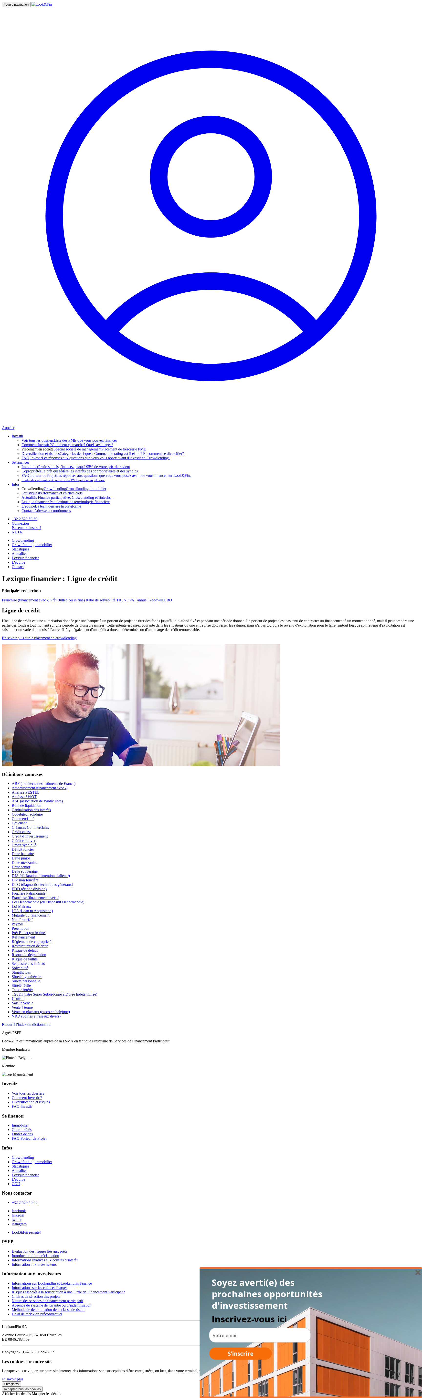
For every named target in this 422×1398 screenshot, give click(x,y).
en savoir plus (12, 1379)
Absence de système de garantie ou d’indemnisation (51, 1305)
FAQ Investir (22, 1106)
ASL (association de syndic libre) (37, 801)
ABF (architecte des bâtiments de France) (43, 783)
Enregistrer (11, 1384)
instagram (19, 1224)
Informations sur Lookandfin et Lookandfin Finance (52, 1283)
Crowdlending (55, 489)
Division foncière (25, 880)
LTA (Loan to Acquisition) (32, 911)
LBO (168, 600)
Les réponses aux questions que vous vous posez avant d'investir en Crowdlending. (95, 458)
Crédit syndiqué (24, 845)
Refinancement (23, 937)
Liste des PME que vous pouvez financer (69, 440)
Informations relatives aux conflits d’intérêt (44, 1260)
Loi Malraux (21, 906)
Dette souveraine (25, 871)
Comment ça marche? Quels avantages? (67, 445)
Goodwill (155, 600)
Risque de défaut (25, 950)
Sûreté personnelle (26, 981)
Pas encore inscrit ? (26, 528)
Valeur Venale (22, 1003)
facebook (19, 1211)
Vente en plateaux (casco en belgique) (41, 1012)
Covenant (19, 823)
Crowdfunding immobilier (86, 489)
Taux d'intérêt (22, 990)
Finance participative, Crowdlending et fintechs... (67, 497)
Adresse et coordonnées (46, 511)
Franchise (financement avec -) (25, 600)
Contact (18, 567)
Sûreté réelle (21, 985)
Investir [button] (17, 436)
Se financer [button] (20, 462)
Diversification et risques (31, 1102)
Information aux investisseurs (34, 1264)
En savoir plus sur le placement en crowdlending (39, 638)
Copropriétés (22, 1130)
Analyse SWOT (24, 797)
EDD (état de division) (29, 889)
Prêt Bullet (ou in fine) (67, 600)
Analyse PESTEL (26, 792)
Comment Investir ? (27, 1098)
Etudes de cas (22, 1134)
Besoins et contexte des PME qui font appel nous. (63, 480)
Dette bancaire (23, 854)
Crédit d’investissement (30, 836)
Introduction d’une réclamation (35, 1256)
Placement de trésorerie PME (123, 449)
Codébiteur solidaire (27, 814)
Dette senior (21, 867)
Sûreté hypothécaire (27, 977)
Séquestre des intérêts (28, 963)
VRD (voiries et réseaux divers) (36, 1016)
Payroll (17, 924)
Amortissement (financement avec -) (39, 788)
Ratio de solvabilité (100, 600)
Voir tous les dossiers (28, 1093)
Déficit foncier (23, 849)
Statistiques (20, 549)
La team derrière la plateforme (51, 506)
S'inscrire (240, 1353)
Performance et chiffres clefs (52, 493)
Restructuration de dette (30, 946)
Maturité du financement (30, 915)
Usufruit (18, 999)
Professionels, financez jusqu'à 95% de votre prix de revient (75, 467)
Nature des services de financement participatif (47, 1301)
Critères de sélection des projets (36, 1296)
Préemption (20, 928)
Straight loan (21, 972)
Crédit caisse (21, 832)
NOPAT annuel (136, 600)
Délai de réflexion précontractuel (37, 1314)
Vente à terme (22, 1007)
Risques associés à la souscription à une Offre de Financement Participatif (68, 1292)
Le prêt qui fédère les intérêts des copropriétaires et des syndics (79, 471)
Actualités (19, 553)
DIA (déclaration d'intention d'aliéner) (41, 876)
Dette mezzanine (24, 862)
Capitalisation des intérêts (31, 810)
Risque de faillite (25, 959)
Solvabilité (20, 968)
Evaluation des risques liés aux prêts (39, 1251)
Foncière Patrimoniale (28, 893)
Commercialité (23, 819)
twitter (16, 1220)
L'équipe (18, 562)
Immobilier (20, 1125)
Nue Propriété (22, 920)
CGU (16, 1184)
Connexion (20, 523)
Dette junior (21, 858)
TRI (119, 600)
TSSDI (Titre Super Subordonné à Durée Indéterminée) (54, 994)
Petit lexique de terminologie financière (65, 502)
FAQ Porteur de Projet (29, 1138)
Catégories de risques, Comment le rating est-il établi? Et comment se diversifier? (102, 453)
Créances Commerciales (30, 827)
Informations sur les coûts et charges (39, 1288)
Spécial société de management (77, 449)
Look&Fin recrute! (26, 1232)
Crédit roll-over (23, 841)
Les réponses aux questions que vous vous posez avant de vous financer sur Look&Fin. (106, 475)
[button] (268, 1294)
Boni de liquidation (26, 805)
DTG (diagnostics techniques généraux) (42, 884)
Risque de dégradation (29, 955)
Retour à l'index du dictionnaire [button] (26, 1024)
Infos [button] (16, 484)
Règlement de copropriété (31, 941)
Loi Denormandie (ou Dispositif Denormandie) (48, 902)
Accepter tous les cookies (22, 1389)
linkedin (18, 1215)
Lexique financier (25, 558)
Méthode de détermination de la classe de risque (48, 1310)
